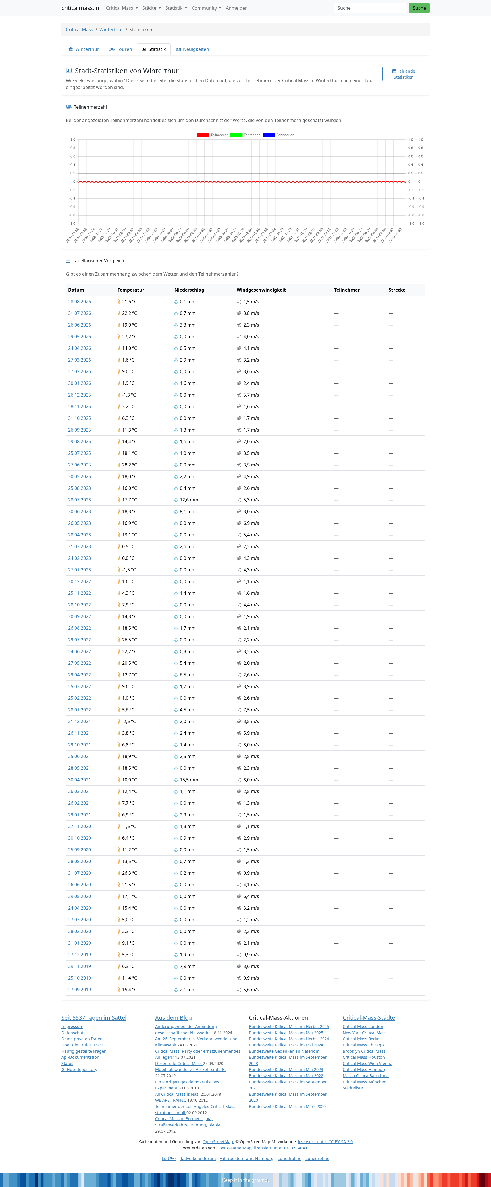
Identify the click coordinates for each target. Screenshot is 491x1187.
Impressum (72, 1026)
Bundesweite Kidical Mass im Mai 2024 (286, 1045)
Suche (419, 8)
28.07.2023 (79, 500)
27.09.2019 (79, 989)
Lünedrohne (289, 1158)
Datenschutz (73, 1032)
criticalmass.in (80, 8)
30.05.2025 (79, 476)
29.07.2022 (79, 640)
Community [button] (205, 8)
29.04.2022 (79, 675)
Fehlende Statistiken (404, 74)
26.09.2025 (79, 430)
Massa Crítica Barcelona (366, 1075)
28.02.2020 (79, 931)
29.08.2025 (79, 441)
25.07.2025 (79, 453)
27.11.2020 (79, 826)
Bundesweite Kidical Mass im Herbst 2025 (289, 1026)
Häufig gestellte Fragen (84, 1051)
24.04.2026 (79, 348)
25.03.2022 (79, 686)
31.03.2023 (79, 546)
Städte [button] (149, 8)
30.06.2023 (79, 511)
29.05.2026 (79, 336)
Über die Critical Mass (82, 1045)
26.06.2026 (79, 325)
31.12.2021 (79, 721)
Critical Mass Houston (364, 1057)
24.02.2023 (79, 558)
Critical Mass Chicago (363, 1045)
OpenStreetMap (218, 1141)
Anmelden (237, 8)
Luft (169, 1158)
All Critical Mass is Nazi (178, 1094)
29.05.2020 (79, 896)
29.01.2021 (79, 815)
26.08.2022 (79, 628)
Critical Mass (79, 29)
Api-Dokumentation (80, 1057)
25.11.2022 (79, 593)
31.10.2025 (79, 418)
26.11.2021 (79, 733)
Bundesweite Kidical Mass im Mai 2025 (286, 1032)
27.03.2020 (79, 919)
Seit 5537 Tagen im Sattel (93, 1017)
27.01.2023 (79, 570)
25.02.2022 (79, 698)
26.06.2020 (79, 885)
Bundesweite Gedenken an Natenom (284, 1051)
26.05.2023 (79, 523)
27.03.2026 (79, 360)
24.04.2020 (79, 908)
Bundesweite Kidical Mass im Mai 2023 (286, 1069)
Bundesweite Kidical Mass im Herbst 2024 (289, 1038)
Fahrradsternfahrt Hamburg (247, 1158)
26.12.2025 (79, 395)
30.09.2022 (79, 616)
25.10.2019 (79, 978)
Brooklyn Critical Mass (364, 1051)
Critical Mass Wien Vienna (367, 1063)
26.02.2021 (79, 803)
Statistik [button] (174, 8)
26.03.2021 (79, 791)
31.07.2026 (79, 313)
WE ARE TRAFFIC (171, 1100)
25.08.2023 (79, 488)
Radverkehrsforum (198, 1158)
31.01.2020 (79, 943)
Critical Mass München (364, 1082)
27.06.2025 (79, 465)
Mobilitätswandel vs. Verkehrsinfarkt (190, 1069)
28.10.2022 (79, 605)
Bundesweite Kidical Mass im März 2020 (287, 1106)
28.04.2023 (79, 535)
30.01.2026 (79, 383)
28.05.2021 (79, 768)
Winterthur (111, 29)
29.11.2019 (79, 966)
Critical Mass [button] (120, 8)
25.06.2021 (79, 756)
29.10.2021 (79, 745)
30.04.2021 (79, 780)
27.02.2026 (79, 371)
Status (67, 1063)
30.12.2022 (79, 581)
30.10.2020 (79, 838)
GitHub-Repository (79, 1069)
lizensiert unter (325, 1141)
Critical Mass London (363, 1026)
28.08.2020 (79, 861)
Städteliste (353, 1088)
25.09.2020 (79, 850)
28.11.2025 (79, 406)
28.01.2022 (79, 710)
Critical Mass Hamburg (365, 1069)
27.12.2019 (79, 954)
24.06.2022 (79, 651)
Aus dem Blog (173, 1017)
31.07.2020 (79, 873)
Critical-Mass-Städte (369, 1017)
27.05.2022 (79, 663)
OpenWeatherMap (233, 1148)
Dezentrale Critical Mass (179, 1063)
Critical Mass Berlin (361, 1038)
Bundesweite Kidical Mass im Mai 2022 (286, 1075)
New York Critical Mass (364, 1032)
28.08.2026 (79, 301)
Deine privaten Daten (82, 1038)
